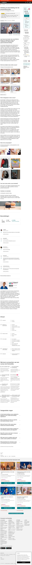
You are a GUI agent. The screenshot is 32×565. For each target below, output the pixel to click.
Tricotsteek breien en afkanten (4, 83)
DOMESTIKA (4, 2)
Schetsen (12, 91)
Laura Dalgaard (7, 10)
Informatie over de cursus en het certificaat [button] (6, 446)
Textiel (9, 456)
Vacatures (7, 554)
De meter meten (2, 91)
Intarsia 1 (12, 83)
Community (9, 20)
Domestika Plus (7, 555)
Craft (1, 453)
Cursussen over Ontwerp (3, 527)
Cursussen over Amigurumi (11, 539)
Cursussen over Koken (3, 539)
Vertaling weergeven (5, 242)
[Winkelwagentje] (27, 2)
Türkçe (5, 17)
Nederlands (2, 17)
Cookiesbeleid (15, 563)
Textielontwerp (13, 456)
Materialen (1, 74)
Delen (11, 34)
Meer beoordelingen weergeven (5, 275)
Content (5, 20)
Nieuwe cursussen (26, 521)
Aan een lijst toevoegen (17, 34)
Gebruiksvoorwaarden (7, 563)
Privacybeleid (11, 563)
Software (18, 520)
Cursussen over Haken (11, 538)
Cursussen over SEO (11, 533)
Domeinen (10, 520)
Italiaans (14, 16)
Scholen (14, 554)
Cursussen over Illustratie (3, 521)
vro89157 (4, 229)
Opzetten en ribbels (13, 74)
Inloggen (30, 2)
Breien (5, 456)
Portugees (7, 16)
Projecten (13, 20)
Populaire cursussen (27, 524)
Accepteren (23, 562)
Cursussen (3, 4)
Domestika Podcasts (2, 555)
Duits (10, 16)
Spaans (5, 16)
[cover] (10, 28)
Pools (16, 16)
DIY (7, 456)
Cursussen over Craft (3, 522)
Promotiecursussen (26, 525)
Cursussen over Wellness (3, 542)
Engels (3, 16)
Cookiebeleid (19, 560)
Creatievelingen (11, 554)
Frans (11, 16)
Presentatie (2, 20)
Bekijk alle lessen (3, 94)
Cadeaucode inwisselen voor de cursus (26, 67)
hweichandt (5, 255)
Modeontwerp (2, 456)
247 (14, 13)
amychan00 (5, 238)
